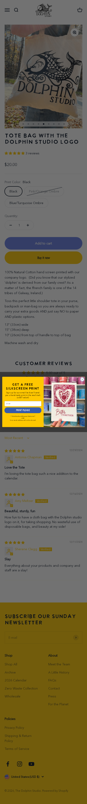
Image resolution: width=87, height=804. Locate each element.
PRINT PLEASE (23, 410)
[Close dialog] (82, 379)
